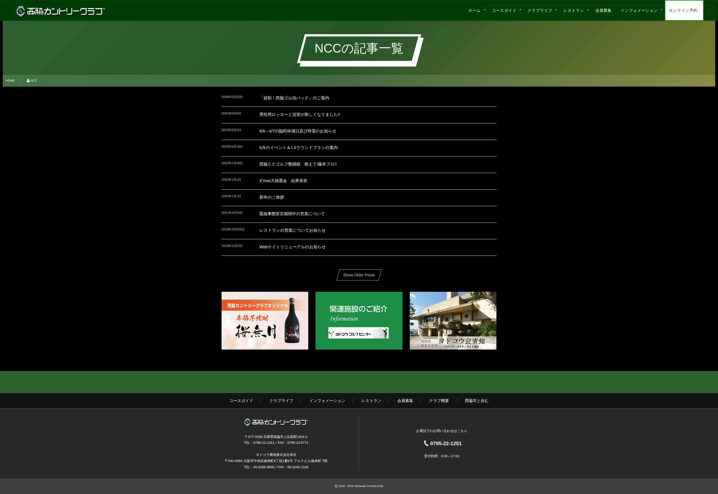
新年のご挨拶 (271, 197)
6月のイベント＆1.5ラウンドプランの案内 (298, 148)
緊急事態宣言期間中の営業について (292, 214)
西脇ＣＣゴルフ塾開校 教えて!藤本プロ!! (298, 164)
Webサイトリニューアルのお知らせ (292, 247)
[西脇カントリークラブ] (60, 11)
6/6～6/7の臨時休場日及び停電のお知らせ (297, 131)
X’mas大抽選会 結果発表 (283, 181)
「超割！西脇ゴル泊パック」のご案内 (294, 98)
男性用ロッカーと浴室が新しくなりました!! (299, 114)
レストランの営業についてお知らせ (292, 230)
